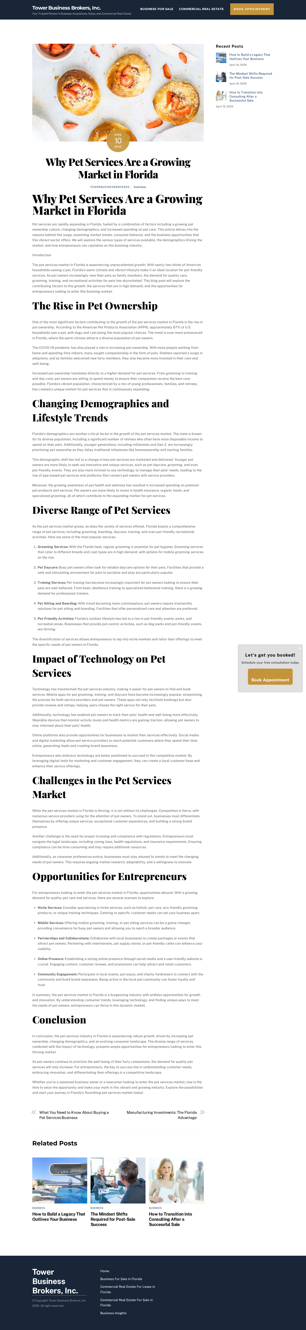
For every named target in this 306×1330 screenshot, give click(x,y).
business (140, 187)
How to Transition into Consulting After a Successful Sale (170, 1219)
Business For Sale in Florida (121, 1279)
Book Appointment (252, 9)
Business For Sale (156, 9)
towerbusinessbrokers (110, 187)
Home (104, 1271)
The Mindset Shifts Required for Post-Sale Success (113, 1219)
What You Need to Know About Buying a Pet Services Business (74, 1115)
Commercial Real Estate (201, 9)
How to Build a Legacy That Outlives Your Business (58, 1216)
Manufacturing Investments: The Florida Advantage (162, 1115)
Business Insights (113, 1313)
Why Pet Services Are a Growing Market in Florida (118, 168)
